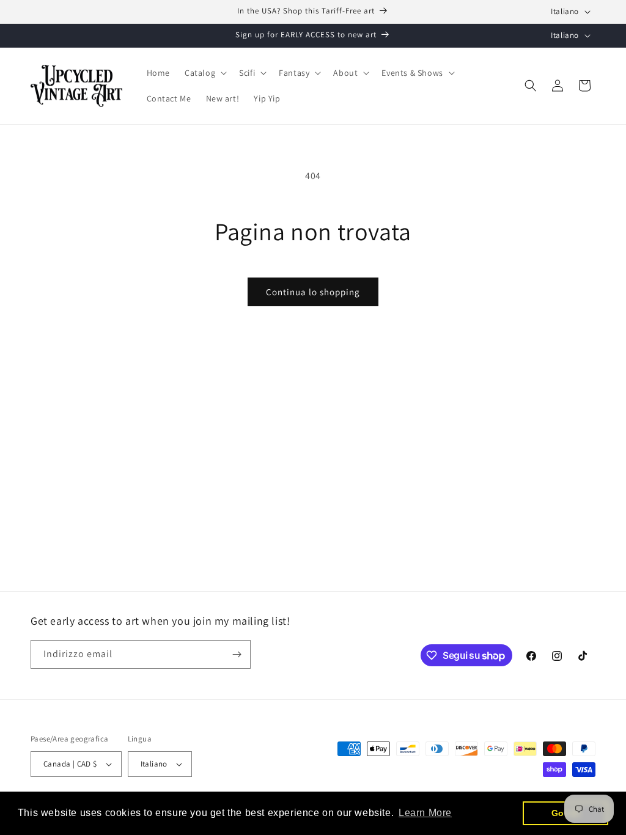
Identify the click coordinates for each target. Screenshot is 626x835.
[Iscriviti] (236, 654)
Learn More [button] (425, 812)
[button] (204, 73)
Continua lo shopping (313, 292)
